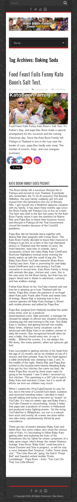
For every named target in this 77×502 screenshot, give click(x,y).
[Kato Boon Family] (38, 27)
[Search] (65, 3)
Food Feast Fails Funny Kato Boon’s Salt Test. (36, 78)
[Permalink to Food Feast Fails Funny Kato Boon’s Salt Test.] (38, 123)
